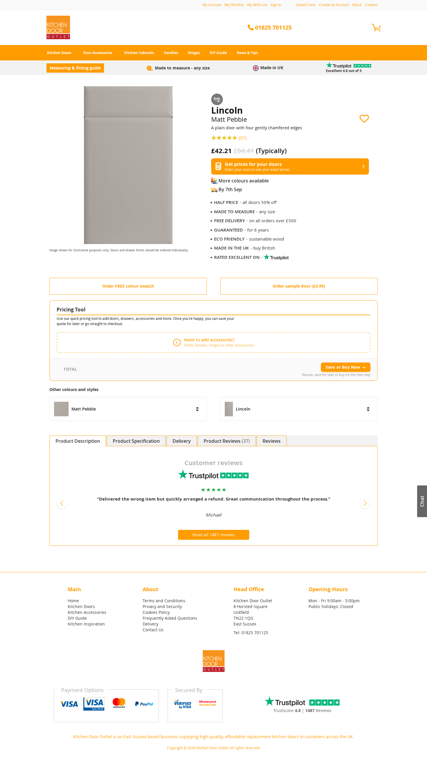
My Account (211, 4)
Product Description (77, 441)
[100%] (225, 137)
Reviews (235, 441)
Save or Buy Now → (346, 367)
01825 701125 (254, 632)
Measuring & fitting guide (75, 68)
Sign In (275, 4)
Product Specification (136, 441)
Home (73, 600)
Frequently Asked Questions (170, 618)
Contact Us (153, 629)
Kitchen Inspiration (86, 624)
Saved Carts (305, 4)
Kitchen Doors (81, 606)
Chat (422, 501)
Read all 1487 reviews (214, 534)
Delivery (182, 441)
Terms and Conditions (164, 600)
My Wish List (257, 4)
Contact (371, 4)
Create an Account (334, 4)
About (357, 4)
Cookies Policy (156, 612)
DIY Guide (77, 618)
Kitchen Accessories (87, 612)
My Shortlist (234, 4)
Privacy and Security (162, 606)
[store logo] (58, 27)
